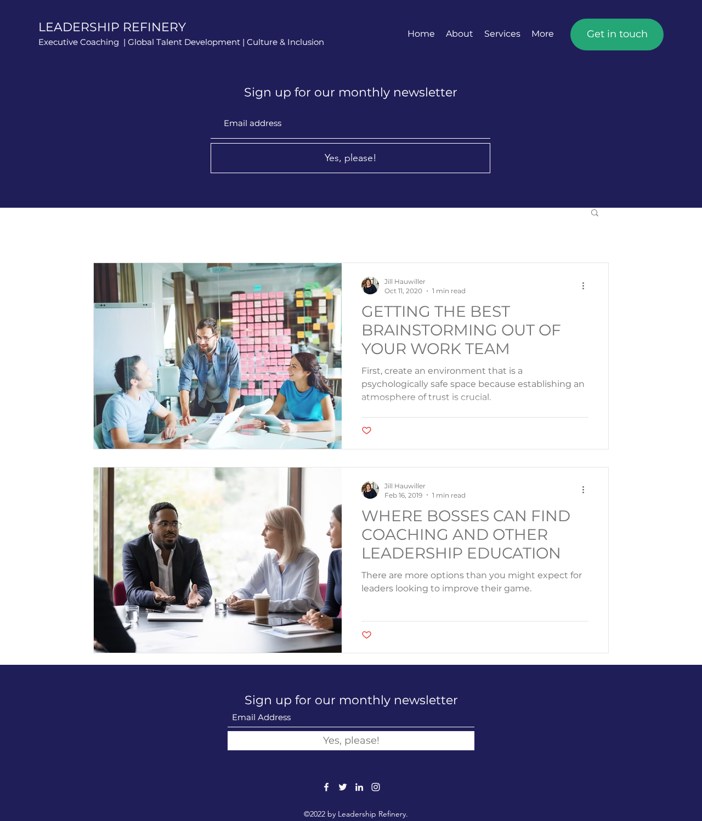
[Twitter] (342, 787)
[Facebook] (326, 787)
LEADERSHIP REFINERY (112, 27)
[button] (595, 213)
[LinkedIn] (359, 787)
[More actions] (586, 285)
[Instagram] (375, 787)
